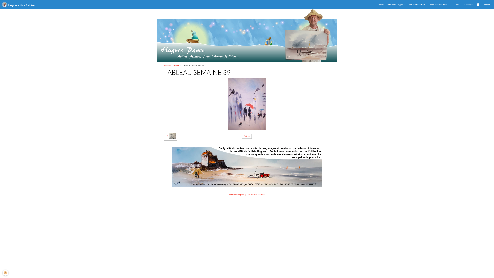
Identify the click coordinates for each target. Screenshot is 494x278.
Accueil (380, 4)
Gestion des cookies (256, 194)
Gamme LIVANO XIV (438, 4)
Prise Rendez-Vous (417, 4)
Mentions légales (236, 194)
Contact (486, 4)
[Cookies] (5, 273)
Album (176, 65)
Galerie (456, 4)
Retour (247, 136)
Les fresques (467, 4)
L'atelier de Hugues (395, 4)
